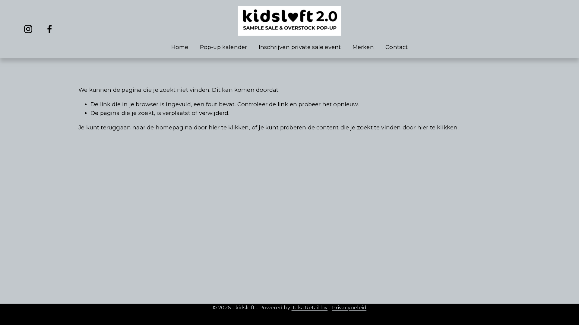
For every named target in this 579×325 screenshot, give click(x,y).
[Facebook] (50, 29)
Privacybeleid (349, 308)
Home (179, 47)
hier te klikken (229, 127)
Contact (396, 47)
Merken (363, 47)
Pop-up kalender (223, 47)
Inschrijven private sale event (300, 47)
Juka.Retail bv (310, 308)
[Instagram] (28, 29)
